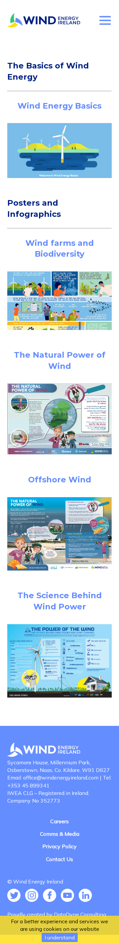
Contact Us (59, 859)
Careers (59, 821)
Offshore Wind (59, 479)
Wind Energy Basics (59, 106)
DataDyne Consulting (80, 914)
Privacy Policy (59, 846)
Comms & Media (59, 833)
